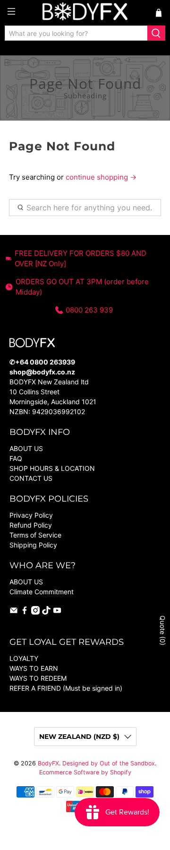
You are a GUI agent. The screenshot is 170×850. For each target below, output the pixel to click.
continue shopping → (101, 177)
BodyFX (48, 763)
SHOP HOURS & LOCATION (52, 468)
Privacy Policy (31, 515)
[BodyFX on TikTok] (46, 612)
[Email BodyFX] (13, 612)
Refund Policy (30, 525)
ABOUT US (26, 448)
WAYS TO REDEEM (38, 678)
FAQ (15, 458)
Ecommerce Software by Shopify (85, 772)
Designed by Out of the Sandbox (108, 763)
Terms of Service (35, 535)
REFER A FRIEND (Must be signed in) (65, 688)
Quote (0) (163, 630)
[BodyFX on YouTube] (57, 612)
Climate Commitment (41, 592)
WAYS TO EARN (33, 668)
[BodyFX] (85, 12)
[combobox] (76, 33)
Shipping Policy (33, 545)
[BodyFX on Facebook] (24, 612)
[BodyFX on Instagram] (35, 612)
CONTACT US (30, 478)
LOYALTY (23, 658)
